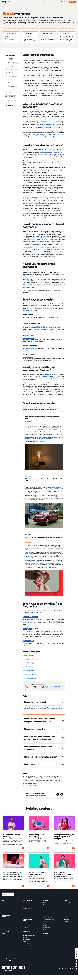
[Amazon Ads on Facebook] (12, 960)
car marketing (49, 487)
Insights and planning (28, 900)
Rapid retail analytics (26, 931)
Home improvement (47, 921)
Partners (43, 2)
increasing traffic (40, 326)
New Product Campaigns (27, 947)
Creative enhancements (27, 910)
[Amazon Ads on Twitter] (5, 960)
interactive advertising (40, 236)
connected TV (30, 557)
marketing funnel (56, 160)
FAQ (65, 910)
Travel (44, 929)
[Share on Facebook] (76, 961)
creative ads (47, 253)
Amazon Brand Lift (28, 348)
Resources (66, 906)
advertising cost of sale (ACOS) (47, 438)
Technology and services (28, 935)
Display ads (27, 629)
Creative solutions (27, 908)
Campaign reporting (26, 927)
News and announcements (69, 913)
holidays (55, 429)
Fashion (44, 910)
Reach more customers (6, 904)
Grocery (44, 915)
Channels (45, 933)
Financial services (46, 913)
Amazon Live (42, 396)
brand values (26, 310)
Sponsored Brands (30, 617)
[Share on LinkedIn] (76, 966)
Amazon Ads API (26, 941)
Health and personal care (48, 917)
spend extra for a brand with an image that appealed (47, 122)
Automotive (45, 902)
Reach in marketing (28, 357)
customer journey (57, 279)
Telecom (45, 925)
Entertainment (46, 908)
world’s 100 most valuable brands (50, 124)
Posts (27, 396)
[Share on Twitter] (76, 964)
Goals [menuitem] (3, 900)
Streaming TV (28, 641)
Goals (13, 2)
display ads (40, 244)
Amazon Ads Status (45, 958)
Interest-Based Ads (28, 958)
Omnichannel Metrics (27, 929)
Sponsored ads (5, 918)
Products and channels (22, 2)
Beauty (44, 904)
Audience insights (26, 902)
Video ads (4, 927)
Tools (38, 2)
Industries (45, 900)
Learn (48, 2)
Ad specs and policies (68, 908)
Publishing (45, 923)
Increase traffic (5, 906)
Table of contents (10, 55)
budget (36, 290)
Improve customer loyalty (7, 910)
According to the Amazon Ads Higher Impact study (50, 134)
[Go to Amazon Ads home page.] (14, 968)
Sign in (65, 1)
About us (3, 958)
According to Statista (28, 237)
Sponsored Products (54, 427)
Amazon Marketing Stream (28, 924)
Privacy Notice (19, 958)
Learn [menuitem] (65, 900)
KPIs (51, 303)
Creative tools (25, 915)
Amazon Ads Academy (68, 902)
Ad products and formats (6, 915)
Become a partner (67, 921)
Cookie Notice (36, 958)
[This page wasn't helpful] (57, 794)
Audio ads (4, 929)
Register (72, 2)
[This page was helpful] (61, 794)
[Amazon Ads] (5, 2)
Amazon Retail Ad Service (27, 945)
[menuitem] (8, 925)
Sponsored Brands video (40, 431)
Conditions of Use (11, 958)
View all (3, 933)
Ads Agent (25, 949)
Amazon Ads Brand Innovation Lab (55, 488)
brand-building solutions (46, 376)
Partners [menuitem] (66, 917)
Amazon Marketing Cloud (27, 939)
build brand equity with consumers (37, 117)
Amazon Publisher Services (28, 943)
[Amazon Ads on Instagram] (7, 960)
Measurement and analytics (27, 919)
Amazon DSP (25, 937)
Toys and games (46, 927)
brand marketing (27, 287)
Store (56, 391)
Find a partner (66, 919)
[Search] (61, 2)
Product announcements (68, 904)
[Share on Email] (76, 969)
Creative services (26, 913)
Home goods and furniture (48, 919)
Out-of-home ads (5, 931)
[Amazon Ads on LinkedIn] (2, 960)
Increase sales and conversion (7, 908)
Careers (52, 958)
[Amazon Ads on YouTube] (10, 960)
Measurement (32, 2)
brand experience (27, 77)
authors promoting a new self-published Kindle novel (49, 378)
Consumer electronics (47, 906)
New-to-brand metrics (28, 338)
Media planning (25, 904)
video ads (48, 433)
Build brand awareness (6, 902)
